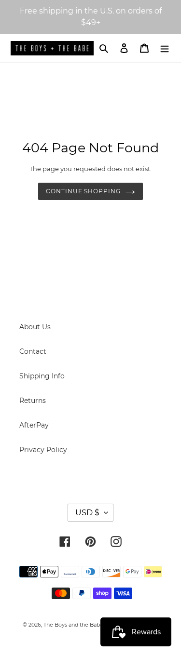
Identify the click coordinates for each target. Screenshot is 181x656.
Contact (32, 351)
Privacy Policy (43, 449)
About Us (35, 326)
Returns (32, 400)
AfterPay (34, 425)
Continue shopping (83, 191)
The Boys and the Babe (73, 624)
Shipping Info (42, 376)
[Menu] (164, 48)
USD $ (87, 512)
